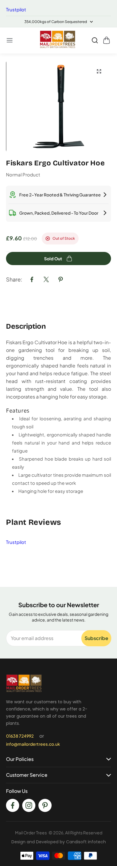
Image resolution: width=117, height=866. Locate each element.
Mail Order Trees (31, 832)
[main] (58, 320)
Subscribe (96, 638)
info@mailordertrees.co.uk (33, 744)
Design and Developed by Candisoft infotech (58, 842)
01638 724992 (20, 736)
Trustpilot (16, 9)
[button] (10, 40)
